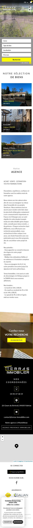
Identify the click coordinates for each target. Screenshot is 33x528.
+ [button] (2, 437)
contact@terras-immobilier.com (16, 417)
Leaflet (15, 461)
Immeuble (9, 126)
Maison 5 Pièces (9, 100)
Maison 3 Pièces (14, 150)
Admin (29, 518)
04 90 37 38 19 (16, 394)
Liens (26, 518)
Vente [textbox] (5, 41)
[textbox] (16, 45)
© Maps (20, 461)
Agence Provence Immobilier (16, 427)
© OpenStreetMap (28, 461)
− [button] (2, 439)
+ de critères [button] (25, 63)
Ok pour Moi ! (18, 522)
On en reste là (16, 499)
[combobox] (16, 41)
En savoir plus (16, 340)
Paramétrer (8, 522)
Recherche (16, 60)
